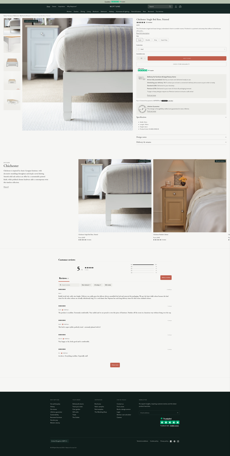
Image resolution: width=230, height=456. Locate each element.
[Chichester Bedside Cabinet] (189, 195)
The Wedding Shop (101, 412)
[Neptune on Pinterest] (174, 442)
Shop (48, 6)
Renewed (151, 11)
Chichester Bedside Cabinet (160, 235)
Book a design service (124, 409)
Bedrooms (16, 15)
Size (137, 36)
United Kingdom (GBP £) (59, 441)
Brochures (98, 404)
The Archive (159, 11)
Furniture (10, 15)
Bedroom (96, 11)
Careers (119, 417)
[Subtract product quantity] (145, 58)
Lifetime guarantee (56, 412)
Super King (164, 40)
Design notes (141, 137)
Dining (83, 11)
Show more (115, 365)
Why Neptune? (72, 6)
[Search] (170, 6)
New (144, 11)
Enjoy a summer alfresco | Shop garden (115, 1)
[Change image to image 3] (12, 62)
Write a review (166, 277)
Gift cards (76, 412)
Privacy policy (164, 441)
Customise (139, 45)
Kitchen (69, 11)
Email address (144, 410)
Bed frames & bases (25, 15)
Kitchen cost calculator (124, 415)
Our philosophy (55, 404)
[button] (144, 264)
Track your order (78, 406)
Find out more (151, 95)
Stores (54, 6)
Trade (74, 415)
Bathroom (104, 11)
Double (148, 40)
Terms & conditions (142, 441)
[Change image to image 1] (12, 26)
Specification (141, 117)
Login (118, 412)
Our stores (53, 409)
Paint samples (99, 409)
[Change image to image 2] (12, 44)
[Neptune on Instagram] (178, 442)
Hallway (111, 11)
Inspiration (61, 6)
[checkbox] (108, 285)
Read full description (142, 33)
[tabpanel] (115, 326)
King (155, 40)
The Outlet (76, 417)
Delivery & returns (143, 142)
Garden (76, 11)
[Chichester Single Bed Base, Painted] (115, 195)
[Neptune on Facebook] (171, 442)
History (52, 406)
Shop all (6, 187)
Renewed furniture (56, 417)
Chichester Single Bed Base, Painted (88, 235)
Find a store (120, 406)
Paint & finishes (136, 11)
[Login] (176, 6)
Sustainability (54, 415)
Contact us (120, 404)
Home (5, 15)
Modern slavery (55, 423)
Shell (142, 49)
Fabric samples (99, 406)
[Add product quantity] (138, 58)
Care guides (76, 409)
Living (89, 11)
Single (140, 40)
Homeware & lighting (122, 11)
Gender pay (54, 420)
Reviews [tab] (64, 278)
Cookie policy (154, 441)
